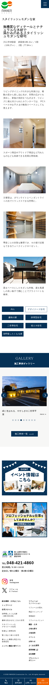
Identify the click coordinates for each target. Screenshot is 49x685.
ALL (13, 309)
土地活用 (32, 633)
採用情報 (32, 650)
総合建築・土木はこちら (11, 601)
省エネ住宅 (36, 325)
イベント (32, 637)
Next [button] (45, 395)
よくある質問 (34, 645)
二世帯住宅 (12, 325)
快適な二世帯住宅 (9, 631)
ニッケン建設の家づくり (11, 646)
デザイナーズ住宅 (36, 309)
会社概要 (32, 654)
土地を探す (33, 629)
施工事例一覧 (21, 434)
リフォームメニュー (36, 620)
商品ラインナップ (35, 612)
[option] (24, 395)
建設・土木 (33, 624)
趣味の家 (12, 317)
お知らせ (32, 641)
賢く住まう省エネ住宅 (10, 635)
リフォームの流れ (35, 608)
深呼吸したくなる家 (12, 334)
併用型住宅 (36, 317)
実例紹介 (32, 616)
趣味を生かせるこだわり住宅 (13, 620)
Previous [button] (4, 395)
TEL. (18, 563)
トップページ (7, 605)
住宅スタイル (7, 609)
